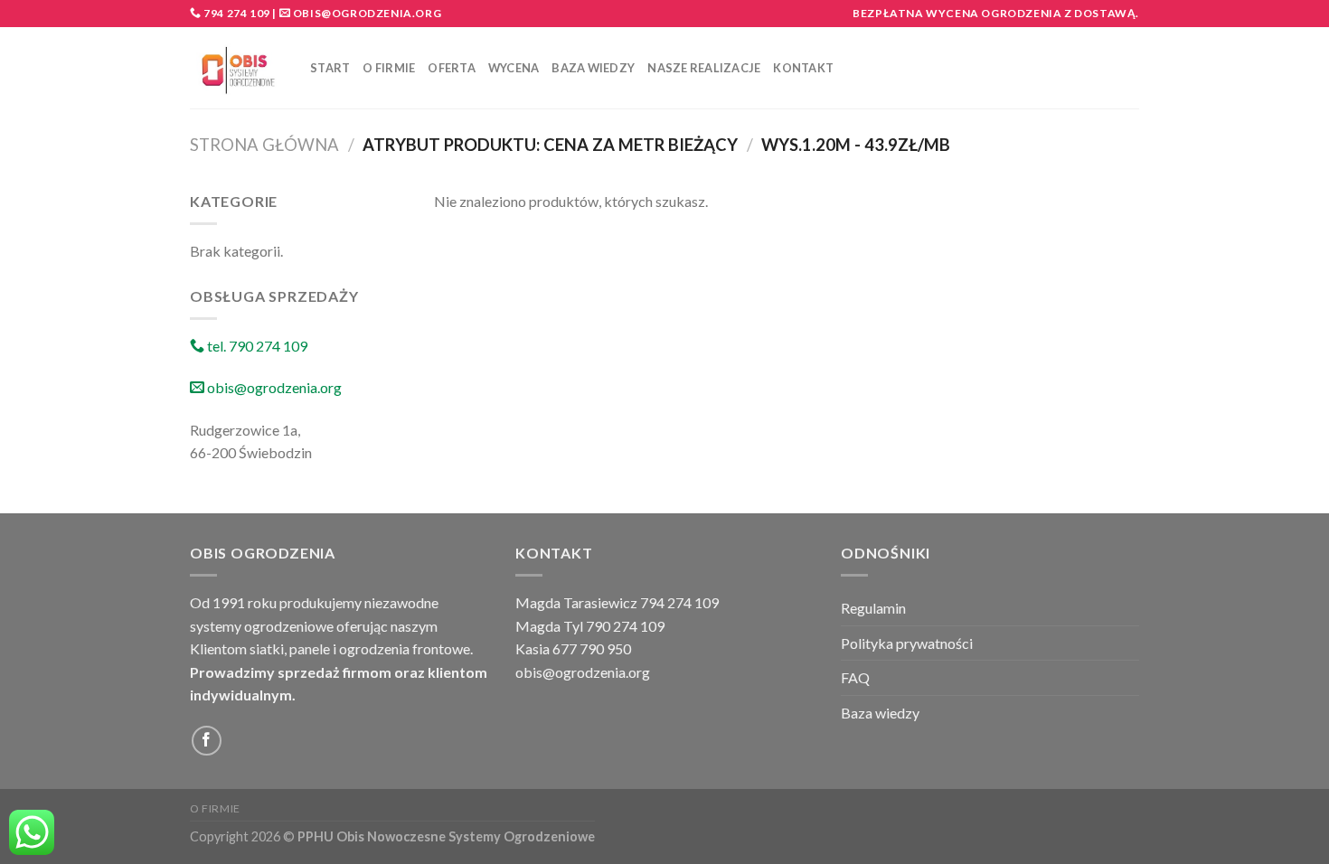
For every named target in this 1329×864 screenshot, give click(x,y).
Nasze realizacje (703, 68)
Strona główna (264, 145)
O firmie (389, 68)
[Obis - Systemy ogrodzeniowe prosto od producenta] (236, 68)
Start (330, 68)
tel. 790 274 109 (255, 345)
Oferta (452, 68)
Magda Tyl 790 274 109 (589, 625)
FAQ (855, 677)
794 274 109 (236, 13)
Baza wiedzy (593, 68)
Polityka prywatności (907, 643)
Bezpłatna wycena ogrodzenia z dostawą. (996, 13)
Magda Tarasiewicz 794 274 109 (617, 602)
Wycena (514, 68)
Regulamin (873, 607)
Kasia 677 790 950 (573, 648)
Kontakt (803, 68)
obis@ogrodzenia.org (367, 13)
